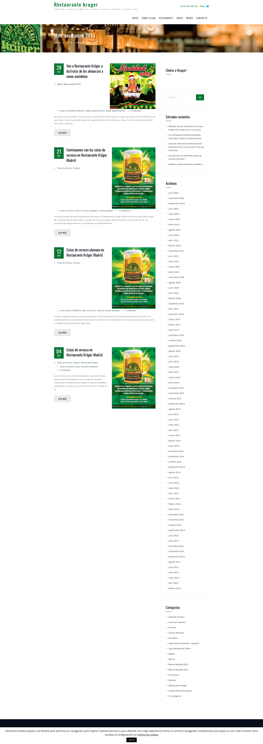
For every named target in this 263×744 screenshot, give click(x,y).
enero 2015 (173, 446)
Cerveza (76, 167)
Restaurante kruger (76, 4)
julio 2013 (173, 535)
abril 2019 (173, 309)
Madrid (171, 654)
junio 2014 (173, 483)
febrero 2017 (174, 325)
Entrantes (173, 638)
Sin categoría (174, 696)
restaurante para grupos (180, 691)
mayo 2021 (173, 261)
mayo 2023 (173, 214)
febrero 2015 (174, 440)
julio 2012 (173, 567)
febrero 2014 (174, 504)
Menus (60, 84)
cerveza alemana (106, 210)
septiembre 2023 (176, 203)
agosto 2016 (174, 351)
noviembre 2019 (176, 303)
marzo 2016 (174, 377)
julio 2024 (173, 193)
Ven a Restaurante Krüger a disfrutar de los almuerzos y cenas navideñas (84, 71)
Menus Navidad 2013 (72, 84)
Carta (179, 18)
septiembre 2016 (176, 346)
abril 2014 (173, 493)
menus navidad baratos (95, 110)
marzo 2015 (174, 435)
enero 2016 (173, 382)
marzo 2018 (174, 319)
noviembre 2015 (176, 393)
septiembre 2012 (176, 556)
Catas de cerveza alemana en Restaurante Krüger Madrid (85, 252)
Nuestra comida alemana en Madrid (185, 164)
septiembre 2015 (176, 404)
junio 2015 (173, 419)
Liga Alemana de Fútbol (179, 648)
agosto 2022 (174, 230)
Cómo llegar (149, 18)
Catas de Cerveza (64, 167)
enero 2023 (173, 224)
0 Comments (136, 110)
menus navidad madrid (115, 110)
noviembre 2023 (176, 198)
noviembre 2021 (176, 251)
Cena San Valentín (177, 622)
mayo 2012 (173, 578)
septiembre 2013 (176, 530)
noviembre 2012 (176, 551)
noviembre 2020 (176, 277)
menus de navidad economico (72, 110)
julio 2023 (173, 209)
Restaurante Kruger (89, 362)
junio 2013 (173, 541)
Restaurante (166, 18)
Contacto (201, 18)
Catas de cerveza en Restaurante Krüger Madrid (84, 352)
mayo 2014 (173, 488)
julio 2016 (173, 356)
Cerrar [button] (132, 740)
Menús (189, 18)
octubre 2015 (174, 398)
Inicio (135, 18)
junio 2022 (173, 235)
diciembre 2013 (176, 514)
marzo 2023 (174, 219)
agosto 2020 (174, 282)
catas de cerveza (67, 210)
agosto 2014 (174, 472)
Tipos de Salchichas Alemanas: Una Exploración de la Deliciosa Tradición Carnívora (186, 147)
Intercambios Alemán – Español (183, 643)
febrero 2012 (174, 588)
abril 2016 (173, 372)
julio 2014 (173, 477)
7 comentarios (125, 210)
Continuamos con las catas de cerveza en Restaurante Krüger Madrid (86, 155)
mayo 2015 (173, 425)
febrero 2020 (174, 298)
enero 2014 (173, 509)
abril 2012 (173, 583)
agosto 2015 (174, 409)
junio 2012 (173, 572)
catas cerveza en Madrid (70, 310)
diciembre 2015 (176, 388)
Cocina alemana (176, 633)
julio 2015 (173, 414)
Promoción (173, 675)
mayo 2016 (173, 367)
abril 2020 (173, 293)
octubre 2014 (174, 462)
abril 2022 (173, 240)
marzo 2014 (174, 498)
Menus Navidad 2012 (178, 664)
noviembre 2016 (176, 335)
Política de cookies (147, 734)
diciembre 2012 (176, 546)
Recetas (172, 680)
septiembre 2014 (176, 467)
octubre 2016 (174, 340)
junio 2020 (173, 288)
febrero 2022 (174, 245)
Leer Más (62, 132)
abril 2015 (173, 430)
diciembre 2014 (176, 451)
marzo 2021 (174, 266)
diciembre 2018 (176, 314)
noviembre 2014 (176, 456)
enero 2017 (173, 330)
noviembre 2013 (176, 519)
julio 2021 (173, 256)
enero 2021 (173, 272)
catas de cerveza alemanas (86, 210)
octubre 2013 (174, 525)
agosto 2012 (174, 562)
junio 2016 (173, 361)
